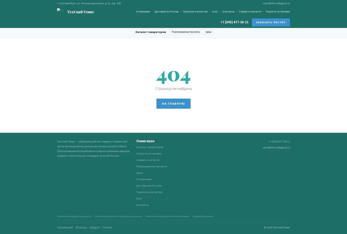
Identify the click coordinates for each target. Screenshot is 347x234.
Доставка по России (166, 12)
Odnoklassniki (65, 227)
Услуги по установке (278, 12)
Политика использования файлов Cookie (167, 216)
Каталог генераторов (151, 32)
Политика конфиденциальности (74, 216)
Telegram (94, 227)
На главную (173, 103)
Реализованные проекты (186, 32)
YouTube (107, 227)
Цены (208, 32)
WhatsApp (81, 227)
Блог (215, 12)
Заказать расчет (271, 22)
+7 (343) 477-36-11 (234, 22)
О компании (143, 12)
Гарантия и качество (195, 12)
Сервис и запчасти (250, 12)
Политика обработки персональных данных (118, 216)
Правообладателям (202, 216)
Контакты (229, 12)
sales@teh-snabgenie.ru (276, 3)
